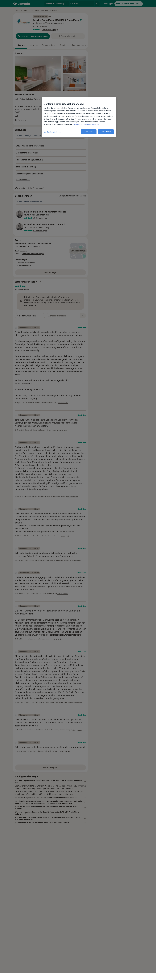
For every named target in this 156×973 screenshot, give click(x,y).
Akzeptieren (106, 132)
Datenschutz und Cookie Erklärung (86, 124)
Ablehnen (89, 132)
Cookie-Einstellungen (53, 132)
